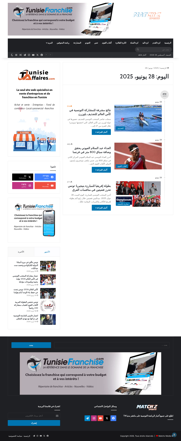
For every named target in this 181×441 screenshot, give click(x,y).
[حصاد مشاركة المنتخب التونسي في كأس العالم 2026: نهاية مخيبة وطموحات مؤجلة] (48, 279)
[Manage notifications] (174, 435)
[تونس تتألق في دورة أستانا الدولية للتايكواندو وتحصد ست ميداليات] (48, 266)
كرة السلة (134, 42)
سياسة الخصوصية (15, 436)
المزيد (50, 42)
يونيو (150, 68)
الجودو (87, 42)
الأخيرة (21, 251)
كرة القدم (156, 42)
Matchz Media (165, 436)
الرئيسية (167, 42)
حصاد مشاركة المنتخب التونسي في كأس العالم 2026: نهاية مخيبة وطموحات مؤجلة (25, 279)
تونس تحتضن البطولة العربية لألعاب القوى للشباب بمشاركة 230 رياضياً (107, 55)
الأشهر (47, 251)
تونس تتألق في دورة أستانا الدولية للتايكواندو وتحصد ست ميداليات (26, 265)
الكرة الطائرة (121, 42)
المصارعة (77, 42)
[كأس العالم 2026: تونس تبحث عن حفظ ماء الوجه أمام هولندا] (48, 293)
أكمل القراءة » (101, 132)
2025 (156, 68)
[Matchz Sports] (147, 15)
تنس (96, 42)
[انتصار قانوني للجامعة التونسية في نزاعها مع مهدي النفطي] (48, 319)
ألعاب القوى (107, 42)
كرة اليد (145, 42)
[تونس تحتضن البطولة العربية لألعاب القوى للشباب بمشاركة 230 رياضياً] (48, 306)
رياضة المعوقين (63, 42)
